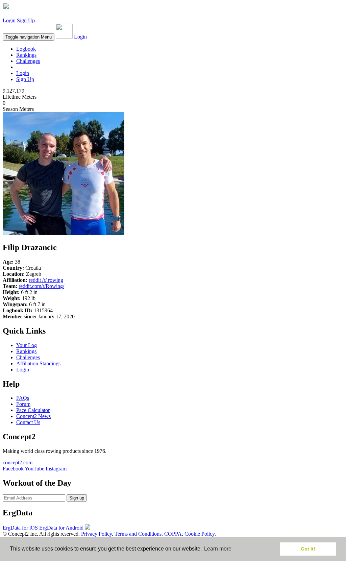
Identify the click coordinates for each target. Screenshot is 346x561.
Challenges (28, 61)
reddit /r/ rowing (46, 280)
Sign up (76, 498)
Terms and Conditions (138, 534)
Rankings (26, 55)
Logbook (26, 49)
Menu (28, 37)
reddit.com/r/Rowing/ (41, 286)
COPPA (173, 534)
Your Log (26, 345)
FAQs (22, 398)
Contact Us (28, 422)
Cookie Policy (199, 534)
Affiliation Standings (38, 363)
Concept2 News (33, 416)
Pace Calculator (33, 410)
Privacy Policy (96, 534)
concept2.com (17, 462)
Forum (23, 404)
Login (9, 20)
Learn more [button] (217, 549)
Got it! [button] (308, 549)
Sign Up (26, 20)
